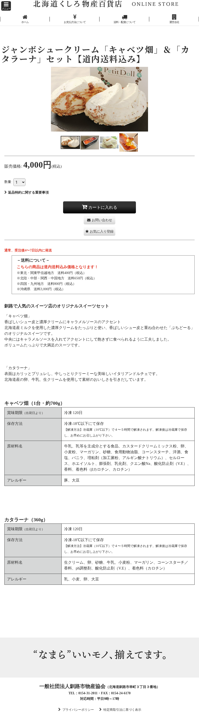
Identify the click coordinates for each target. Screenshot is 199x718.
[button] (6, 6)
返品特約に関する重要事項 (28, 192)
